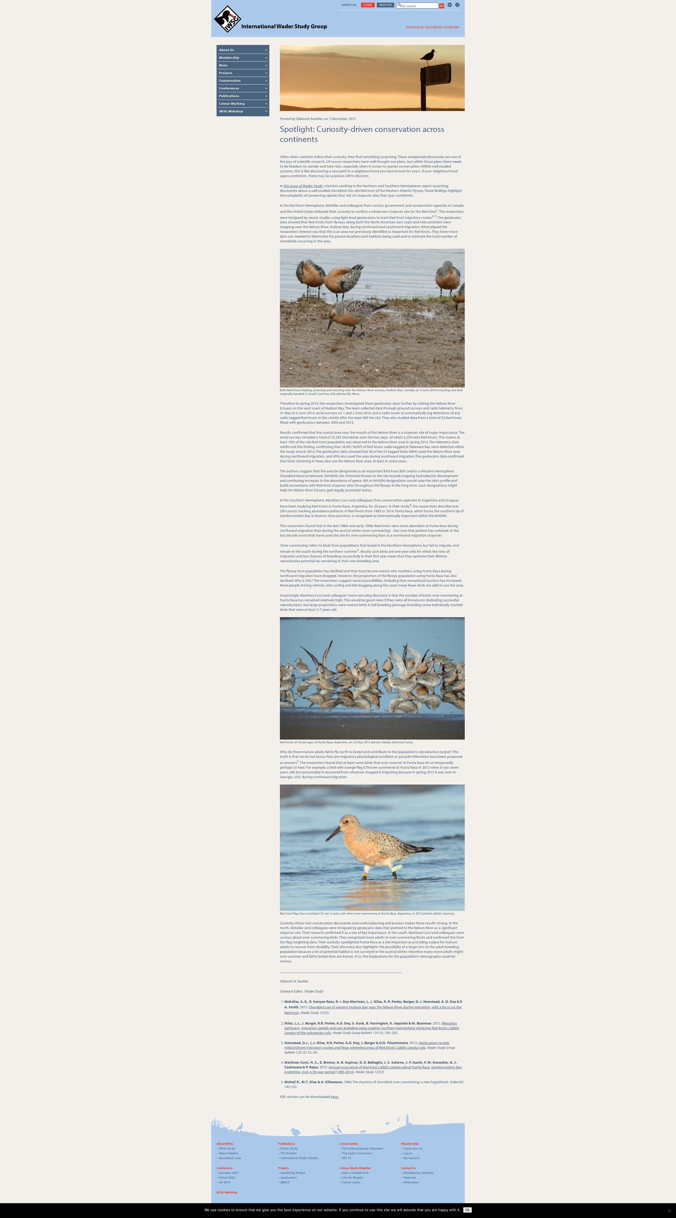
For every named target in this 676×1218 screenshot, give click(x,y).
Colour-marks (351, 1182)
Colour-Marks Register (355, 1168)
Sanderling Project (292, 1173)
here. (335, 1096)
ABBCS (284, 1182)
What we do (227, 1148)
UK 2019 (224, 1182)
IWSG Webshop (231, 111)
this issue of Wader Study (303, 185)
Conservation (230, 80)
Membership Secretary (418, 1173)
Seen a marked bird (355, 1173)
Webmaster (411, 1182)
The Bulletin (288, 1153)
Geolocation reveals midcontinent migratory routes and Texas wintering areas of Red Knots (366, 1045)
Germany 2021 (228, 1173)
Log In (407, 1153)
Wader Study (289, 1148)
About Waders (228, 1153)
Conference (224, 1168)
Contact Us (348, 5)
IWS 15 (346, 1158)
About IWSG (225, 1144)
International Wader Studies (299, 1158)
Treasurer (409, 1177)
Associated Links (230, 1158)
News (223, 65)
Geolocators (288, 1177)
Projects (225, 73)
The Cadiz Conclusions (357, 1153)
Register (385, 5)
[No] (669, 1210)
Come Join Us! (413, 1148)
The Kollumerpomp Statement (362, 1148)
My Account (411, 1158)
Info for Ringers (352, 1177)
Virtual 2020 (227, 1177)
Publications (229, 96)
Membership (229, 57)
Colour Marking (232, 103)
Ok (467, 1210)
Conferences (229, 88)
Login (368, 5)
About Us (226, 50)
